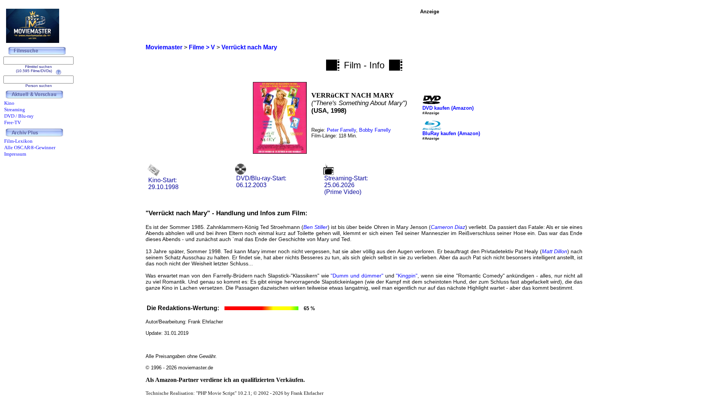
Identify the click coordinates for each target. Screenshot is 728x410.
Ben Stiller (315, 227)
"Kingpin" (406, 276)
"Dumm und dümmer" (357, 276)
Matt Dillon (554, 251)
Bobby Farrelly (375, 130)
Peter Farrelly (341, 130)
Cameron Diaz (448, 227)
